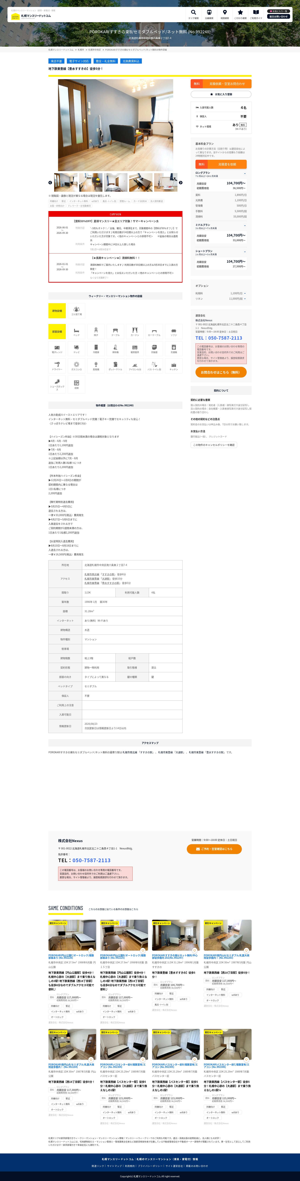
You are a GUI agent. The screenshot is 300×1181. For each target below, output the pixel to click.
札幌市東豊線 (92, 578)
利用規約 (130, 1166)
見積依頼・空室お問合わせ (227, 83)
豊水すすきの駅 (110, 583)
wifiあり (95, 201)
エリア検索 (193, 18)
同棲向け (54, 201)
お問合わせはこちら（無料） (221, 372)
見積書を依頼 (227, 164)
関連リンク (98, 1166)
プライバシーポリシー (150, 1166)
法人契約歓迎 (156, 201)
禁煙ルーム (125, 201)
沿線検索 (209, 18)
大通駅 (105, 578)
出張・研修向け (57, 205)
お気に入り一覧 (280, 11)
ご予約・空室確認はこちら (216, 849)
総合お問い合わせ (279, 16)
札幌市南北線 (92, 574)
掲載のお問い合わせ (197, 1166)
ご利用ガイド (256, 18)
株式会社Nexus (203, 320)
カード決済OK (140, 201)
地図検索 (225, 18)
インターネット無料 (78, 201)
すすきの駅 (108, 574)
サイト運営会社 (174, 1166)
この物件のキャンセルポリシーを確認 (214, 445)
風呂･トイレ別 (109, 201)
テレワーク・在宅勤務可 (79, 205)
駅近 (64, 201)
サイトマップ (114, 1166)
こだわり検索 (240, 18)
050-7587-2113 (225, 338)
